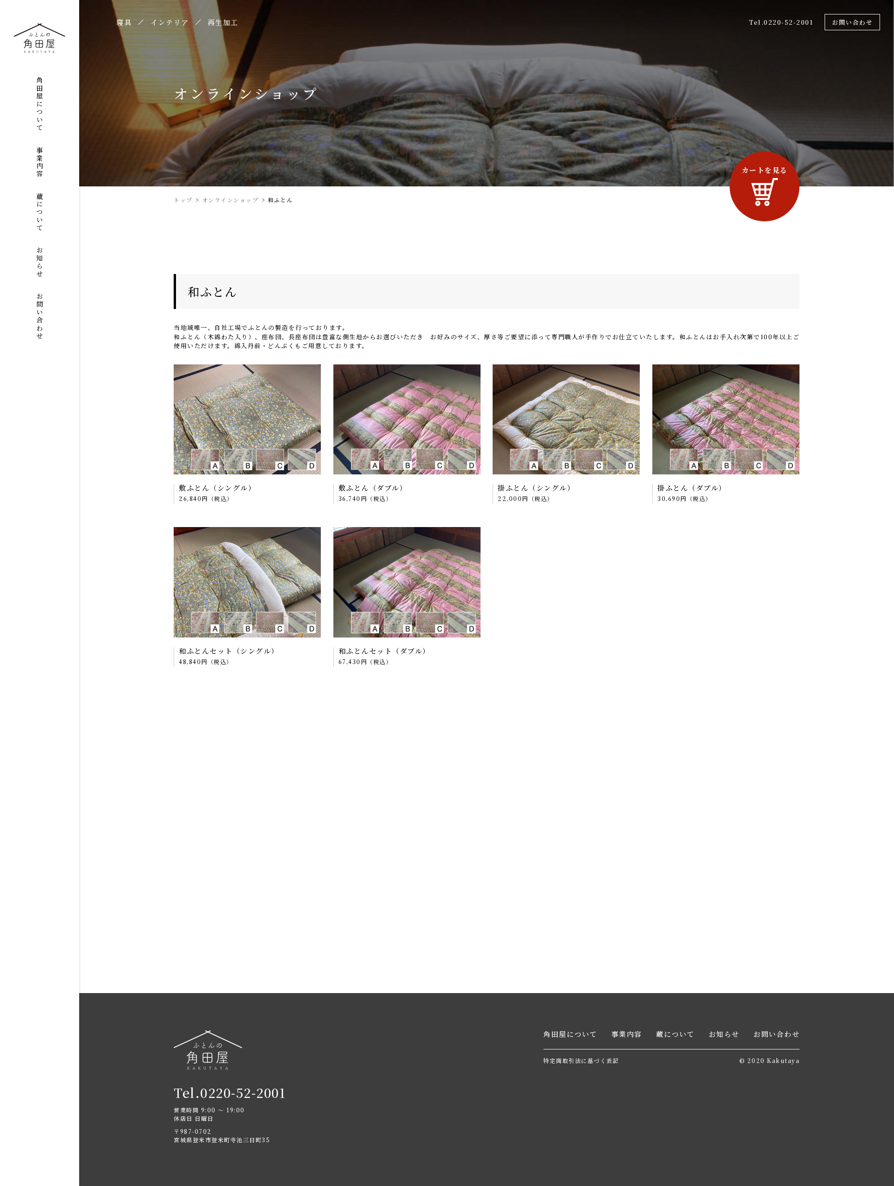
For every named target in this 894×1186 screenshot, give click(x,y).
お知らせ (39, 262)
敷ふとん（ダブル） (373, 487)
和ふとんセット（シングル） (229, 650)
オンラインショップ (230, 200)
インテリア (169, 23)
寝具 (124, 23)
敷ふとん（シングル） (217, 487)
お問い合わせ (39, 316)
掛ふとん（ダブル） (691, 487)
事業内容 (39, 162)
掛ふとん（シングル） (536, 487)
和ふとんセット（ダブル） (384, 650)
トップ (183, 200)
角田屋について (39, 104)
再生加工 (223, 23)
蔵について (39, 212)
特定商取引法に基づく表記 (581, 1060)
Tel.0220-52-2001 (781, 22)
